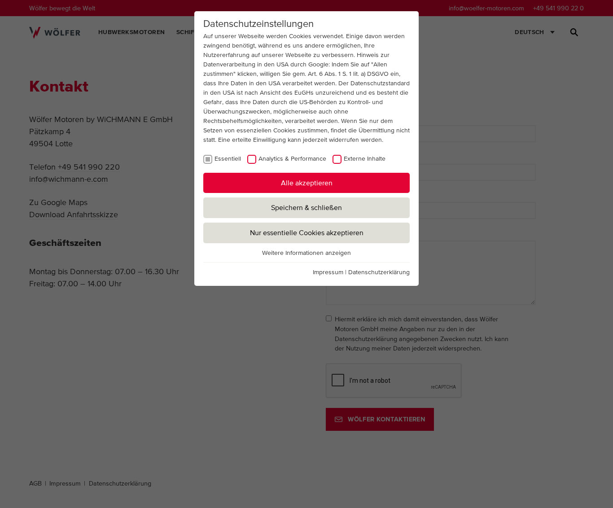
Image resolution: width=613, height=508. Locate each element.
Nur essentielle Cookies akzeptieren (306, 232)
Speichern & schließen (306, 207)
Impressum (328, 272)
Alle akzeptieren (307, 183)
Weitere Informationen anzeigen (306, 252)
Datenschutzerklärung (379, 272)
